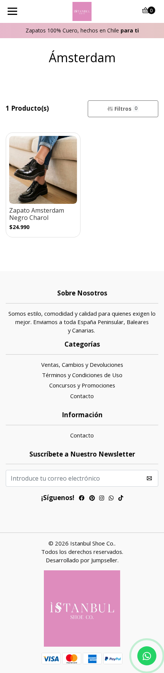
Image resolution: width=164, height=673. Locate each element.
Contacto (82, 396)
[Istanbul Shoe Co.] (82, 11)
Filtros (125, 108)
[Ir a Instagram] (101, 499)
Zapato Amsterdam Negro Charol (36, 214)
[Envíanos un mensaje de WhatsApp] (146, 655)
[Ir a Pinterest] (92, 499)
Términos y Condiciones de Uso (82, 375)
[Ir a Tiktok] (120, 499)
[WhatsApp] (111, 499)
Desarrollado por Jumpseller (81, 560)
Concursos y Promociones (82, 385)
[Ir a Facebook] (82, 499)
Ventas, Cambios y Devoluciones (82, 364)
